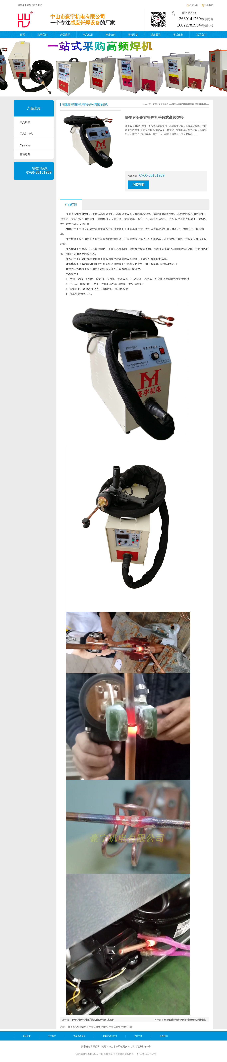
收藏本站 (193, 5)
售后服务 (178, 34)
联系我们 (209, 5)
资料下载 (138, 1036)
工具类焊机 (26, 133)
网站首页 (27, 1036)
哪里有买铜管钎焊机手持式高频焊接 (154, 117)
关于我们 (43, 34)
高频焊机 (133, 34)
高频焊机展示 (79, 1036)
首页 (22, 34)
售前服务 (25, 154)
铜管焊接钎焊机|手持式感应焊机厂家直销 (93, 1020)
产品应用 (88, 34)
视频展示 (156, 34)
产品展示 (65, 34)
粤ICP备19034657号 (146, 1054)
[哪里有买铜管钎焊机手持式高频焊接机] (90, 169)
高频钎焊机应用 (110, 1036)
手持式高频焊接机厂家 (120, 1027)
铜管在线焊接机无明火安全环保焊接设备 (185, 1020)
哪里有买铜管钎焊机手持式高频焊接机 (88, 1027)
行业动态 (110, 34)
